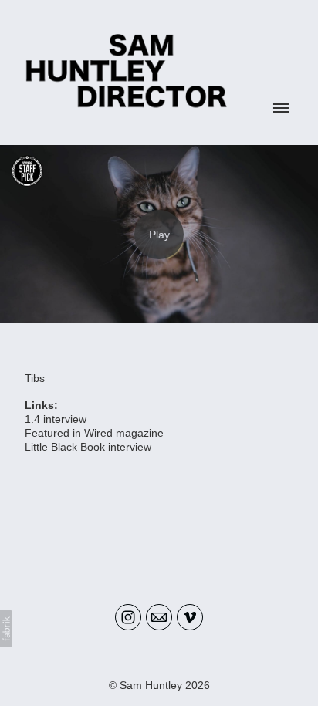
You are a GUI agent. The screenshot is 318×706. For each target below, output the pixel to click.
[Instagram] (128, 617)
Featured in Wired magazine (94, 433)
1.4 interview (55, 419)
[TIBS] (159, 234)
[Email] (159, 617)
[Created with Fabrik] (6, 628)
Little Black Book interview (88, 447)
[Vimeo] (190, 617)
